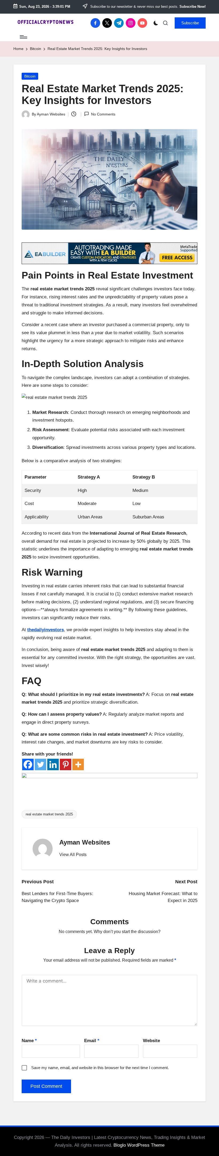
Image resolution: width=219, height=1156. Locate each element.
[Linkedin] (53, 764)
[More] (78, 764)
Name (29, 1040)
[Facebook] (28, 764)
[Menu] (23, 37)
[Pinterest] (65, 764)
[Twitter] (40, 764)
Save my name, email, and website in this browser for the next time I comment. (100, 1067)
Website (151, 1040)
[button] (190, 23)
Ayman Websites (84, 842)
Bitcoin (30, 76)
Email (91, 1040)
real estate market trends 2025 (49, 814)
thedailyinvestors (45, 629)
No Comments (103, 114)
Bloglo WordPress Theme (139, 1145)
